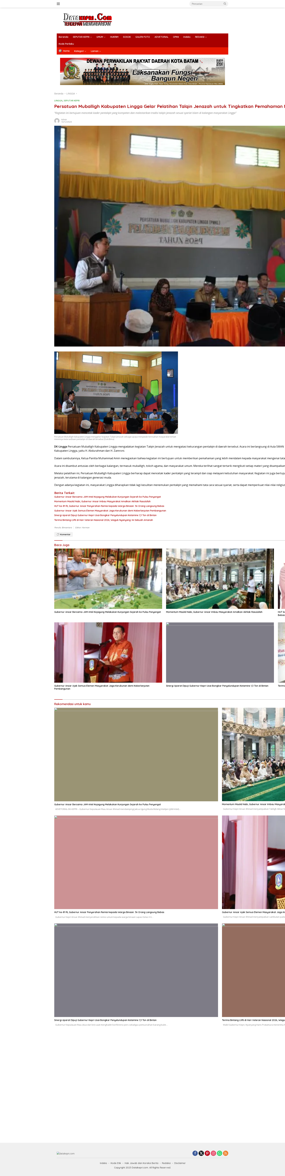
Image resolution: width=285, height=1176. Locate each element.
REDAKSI (199, 36)
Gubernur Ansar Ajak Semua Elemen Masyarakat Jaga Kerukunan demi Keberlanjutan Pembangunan (101, 687)
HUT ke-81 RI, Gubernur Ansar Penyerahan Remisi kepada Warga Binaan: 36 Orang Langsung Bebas (109, 912)
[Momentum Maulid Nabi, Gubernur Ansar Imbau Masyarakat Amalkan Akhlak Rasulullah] (220, 579)
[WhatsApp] (219, 1153)
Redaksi (166, 1163)
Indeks (186, 36)
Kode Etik (116, 1163)
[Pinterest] (207, 1153)
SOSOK (127, 36)
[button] (225, 3)
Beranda (63, 36)
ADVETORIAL (161, 36)
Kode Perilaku (66, 43)
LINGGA (58, 100)
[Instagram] (213, 1153)
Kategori (79, 51)
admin (64, 119)
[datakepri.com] (92, 20)
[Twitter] (201, 1153)
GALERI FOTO (142, 36)
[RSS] (225, 1153)
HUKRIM (114, 36)
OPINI (176, 36)
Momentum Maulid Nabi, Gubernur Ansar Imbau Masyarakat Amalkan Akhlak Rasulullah (214, 611)
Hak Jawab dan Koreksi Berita (141, 1163)
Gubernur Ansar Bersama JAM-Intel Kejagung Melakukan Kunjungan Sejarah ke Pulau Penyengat (107, 611)
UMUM (99, 36)
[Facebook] (195, 1153)
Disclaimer (180, 1163)
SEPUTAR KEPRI (81, 36)
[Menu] (59, 4)
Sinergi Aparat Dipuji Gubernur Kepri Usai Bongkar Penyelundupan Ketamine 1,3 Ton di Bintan (217, 685)
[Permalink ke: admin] (57, 120)
